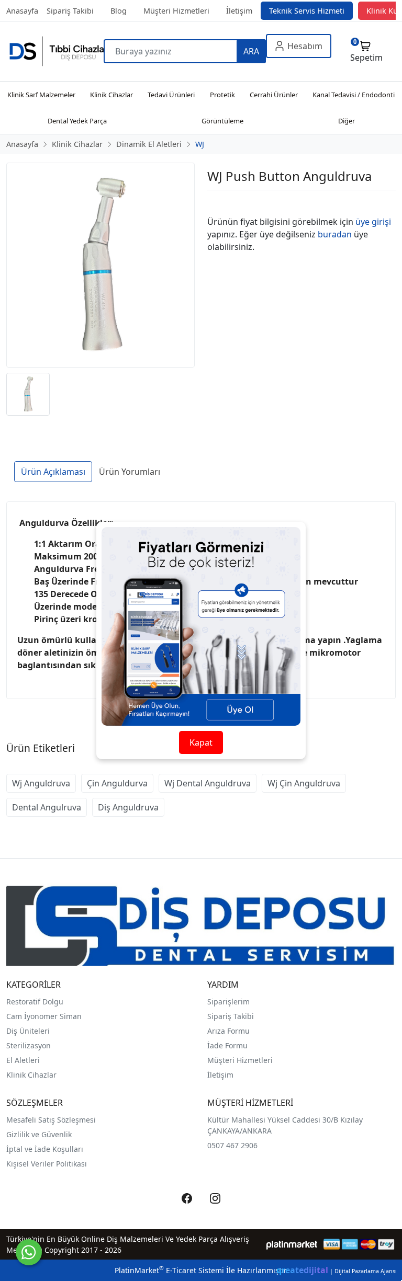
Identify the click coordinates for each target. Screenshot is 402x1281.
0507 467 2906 (232, 1145)
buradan (335, 234)
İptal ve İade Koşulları (44, 1149)
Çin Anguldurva (117, 783)
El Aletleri (23, 1060)
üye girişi (373, 221)
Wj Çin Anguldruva (303, 783)
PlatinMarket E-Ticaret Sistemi (169, 1270)
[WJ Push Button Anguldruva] (100, 265)
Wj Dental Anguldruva (207, 783)
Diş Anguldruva (128, 807)
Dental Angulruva (46, 807)
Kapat (201, 742)
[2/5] (220, 203)
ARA (251, 51)
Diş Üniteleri (28, 1031)
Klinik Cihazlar (31, 1075)
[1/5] (213, 203)
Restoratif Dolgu (34, 1002)
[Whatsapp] (29, 1252)
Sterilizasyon (28, 1045)
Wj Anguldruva (41, 783)
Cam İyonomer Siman (44, 1016)
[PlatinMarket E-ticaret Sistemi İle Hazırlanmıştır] (291, 1244)
